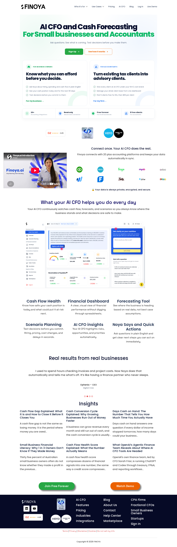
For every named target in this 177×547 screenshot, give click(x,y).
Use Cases (97, 6)
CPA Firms (138, 500)
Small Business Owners (142, 511)
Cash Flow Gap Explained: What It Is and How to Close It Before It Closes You (41, 414)
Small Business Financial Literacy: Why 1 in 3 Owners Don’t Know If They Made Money (41, 448)
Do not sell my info (106, 531)
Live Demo (152, 6)
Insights (88, 403)
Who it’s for (79, 6)
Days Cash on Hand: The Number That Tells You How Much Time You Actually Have (133, 414)
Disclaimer (82, 531)
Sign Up (72, 51)
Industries (83, 516)
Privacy (72, 531)
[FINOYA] (33, 6)
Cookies (92, 531)
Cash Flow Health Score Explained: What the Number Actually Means (85, 448)
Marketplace (112, 521)
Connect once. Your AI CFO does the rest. (121, 149)
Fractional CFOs (142, 505)
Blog (131, 6)
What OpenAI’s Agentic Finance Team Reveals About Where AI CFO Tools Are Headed (134, 448)
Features (82, 505)
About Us (110, 505)
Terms (65, 531)
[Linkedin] (26, 509)
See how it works (96, 51)
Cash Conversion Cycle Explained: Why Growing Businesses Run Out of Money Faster (86, 416)
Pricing (111, 6)
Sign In (136, 524)
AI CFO (122, 6)
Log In (140, 6)
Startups (137, 519)
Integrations (85, 521)
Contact (109, 510)
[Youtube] (34, 509)
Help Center (112, 516)
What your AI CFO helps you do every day (88, 202)
